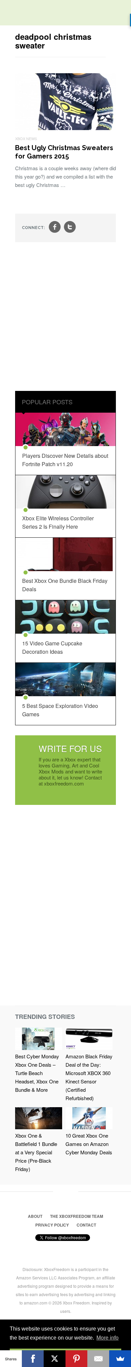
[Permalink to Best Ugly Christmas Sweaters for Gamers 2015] (65, 127)
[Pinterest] (76, 1358)
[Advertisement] (65, 317)
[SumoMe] (120, 1358)
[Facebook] (33, 1358)
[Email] (98, 1358)
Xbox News (26, 138)
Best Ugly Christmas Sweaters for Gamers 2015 (64, 152)
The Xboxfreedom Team (76, 1216)
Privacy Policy (52, 1225)
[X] (55, 1358)
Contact (86, 1225)
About (35, 1216)
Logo (10, 13)
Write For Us (70, 748)
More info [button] (107, 1338)
